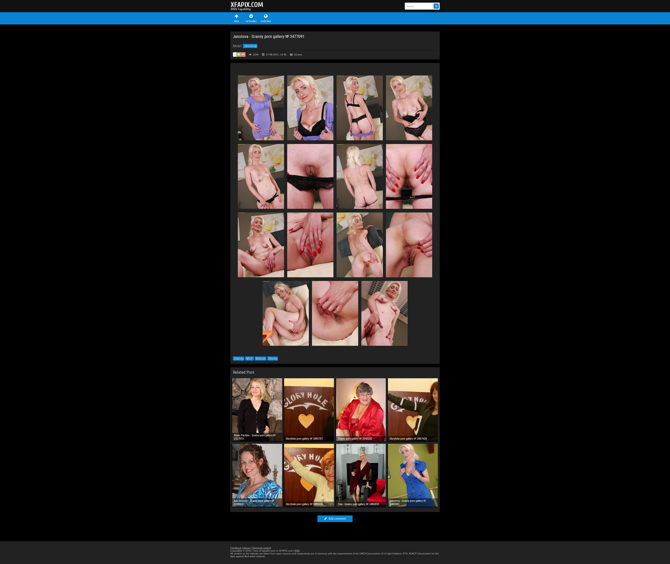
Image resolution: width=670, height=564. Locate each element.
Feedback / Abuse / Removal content (250, 548)
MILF (249, 358)
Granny (238, 358)
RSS (297, 550)
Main (236, 21)
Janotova (250, 46)
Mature (261, 358)
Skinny (272, 358)
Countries (266, 21)
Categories (251, 21)
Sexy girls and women (247, 6)
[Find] (436, 6)
